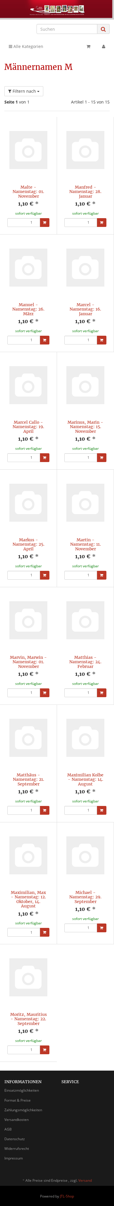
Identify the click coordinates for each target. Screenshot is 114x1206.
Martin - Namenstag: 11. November (85, 544)
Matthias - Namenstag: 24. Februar (85, 662)
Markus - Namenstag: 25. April (28, 544)
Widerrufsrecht (16, 1148)
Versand (85, 1180)
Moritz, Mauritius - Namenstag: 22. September (28, 1019)
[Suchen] (103, 29)
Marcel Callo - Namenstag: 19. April (28, 427)
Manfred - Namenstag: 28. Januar (85, 192)
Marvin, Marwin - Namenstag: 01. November (28, 662)
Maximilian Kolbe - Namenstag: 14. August (85, 779)
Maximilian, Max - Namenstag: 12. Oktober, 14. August (28, 899)
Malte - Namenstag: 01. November (28, 192)
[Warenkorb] (88, 46)
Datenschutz (14, 1138)
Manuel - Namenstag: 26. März (28, 309)
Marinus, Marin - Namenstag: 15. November (85, 427)
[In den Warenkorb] (44, 222)
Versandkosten (16, 1119)
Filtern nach (24, 91)
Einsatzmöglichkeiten (21, 1090)
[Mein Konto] (104, 46)
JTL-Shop (67, 1196)
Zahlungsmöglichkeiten (23, 1109)
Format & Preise (17, 1100)
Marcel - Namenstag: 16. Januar (85, 309)
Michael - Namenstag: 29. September (85, 897)
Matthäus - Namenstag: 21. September (28, 779)
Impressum (13, 1158)
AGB (8, 1129)
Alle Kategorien (27, 46)
